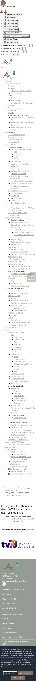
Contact (5, 619)
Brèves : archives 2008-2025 (12, 637)
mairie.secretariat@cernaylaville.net (14, 581)
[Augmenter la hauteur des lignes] (25, 51)
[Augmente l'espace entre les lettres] (19, 54)
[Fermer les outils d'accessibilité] (5, 11)
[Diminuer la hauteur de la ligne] (22, 51)
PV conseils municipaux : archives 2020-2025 (16, 643)
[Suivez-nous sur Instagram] (4, 584)
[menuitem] (7, 81)
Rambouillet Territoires (10, 633)
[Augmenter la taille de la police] (24, 48)
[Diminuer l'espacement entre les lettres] (15, 54)
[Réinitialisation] (1, 11)
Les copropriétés (8, 623)
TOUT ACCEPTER (25, 673)
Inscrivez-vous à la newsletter (13, 614)
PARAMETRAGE (10, 673)
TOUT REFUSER (18, 678)
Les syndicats (7, 628)
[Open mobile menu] (2, 67)
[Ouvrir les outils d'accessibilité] (3, 2)
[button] (31, 277)
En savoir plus (8, 666)
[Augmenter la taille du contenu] (31, 45)
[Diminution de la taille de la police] (21, 48)
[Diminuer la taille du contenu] (28, 45)
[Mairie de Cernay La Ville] (6, 62)
